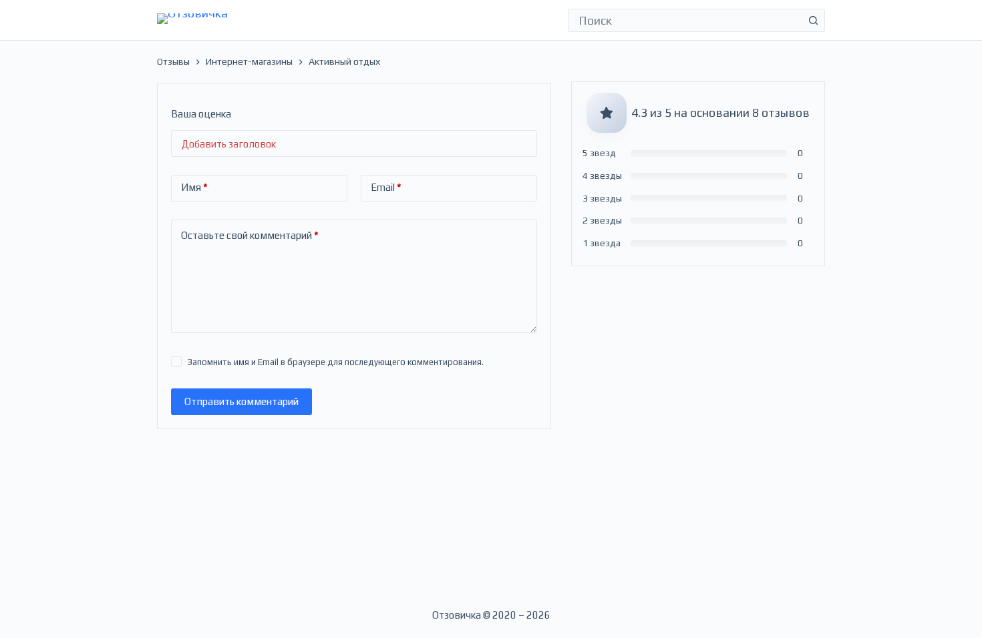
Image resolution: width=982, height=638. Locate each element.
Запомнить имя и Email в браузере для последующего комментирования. (336, 362)
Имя (194, 187)
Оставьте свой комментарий (250, 235)
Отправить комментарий (241, 401)
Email (386, 187)
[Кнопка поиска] (813, 20)
